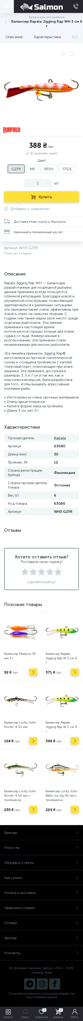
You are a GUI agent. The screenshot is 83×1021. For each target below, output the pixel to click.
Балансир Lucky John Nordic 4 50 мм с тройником (20, 795)
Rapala (60, 438)
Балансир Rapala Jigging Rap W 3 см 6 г (61, 658)
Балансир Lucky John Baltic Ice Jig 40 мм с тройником (61, 795)
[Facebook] (54, 984)
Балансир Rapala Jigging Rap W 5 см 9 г (61, 727)
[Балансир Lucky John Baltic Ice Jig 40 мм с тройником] (62, 769)
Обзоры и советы (19, 862)
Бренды (10, 832)
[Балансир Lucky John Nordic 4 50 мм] (20, 701)
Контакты (12, 953)
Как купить (13, 878)
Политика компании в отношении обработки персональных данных (42, 995)
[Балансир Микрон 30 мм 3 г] (20, 632)
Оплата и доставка (20, 893)
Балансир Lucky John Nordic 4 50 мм (20, 725)
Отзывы (10, 923)
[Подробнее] (33, 672)
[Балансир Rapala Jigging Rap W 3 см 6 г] (62, 632)
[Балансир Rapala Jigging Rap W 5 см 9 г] (62, 701)
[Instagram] (42, 984)
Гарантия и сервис (19, 908)
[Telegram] (29, 984)
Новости (11, 847)
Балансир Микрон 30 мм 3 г (20, 656)
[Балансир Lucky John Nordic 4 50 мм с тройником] (20, 769)
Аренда (10, 938)
